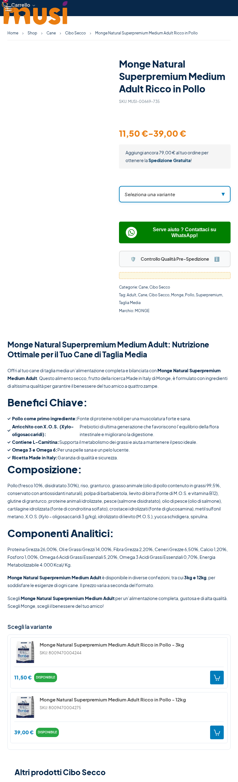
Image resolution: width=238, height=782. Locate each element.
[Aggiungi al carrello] (217, 677)
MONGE (142, 310)
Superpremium (209, 295)
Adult (131, 295)
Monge (177, 295)
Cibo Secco (75, 33)
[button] (175, 194)
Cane (143, 287)
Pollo (189, 295)
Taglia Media (130, 302)
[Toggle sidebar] (10, 8)
